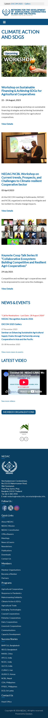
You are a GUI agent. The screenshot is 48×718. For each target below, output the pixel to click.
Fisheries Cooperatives (11, 618)
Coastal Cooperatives (10, 614)
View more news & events (12, 352)
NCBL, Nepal (6, 678)
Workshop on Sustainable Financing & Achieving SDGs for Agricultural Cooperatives (21, 90)
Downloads (6, 554)
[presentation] (22, 440)
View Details (7, 124)
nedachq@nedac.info (16, 496)
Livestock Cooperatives (11, 626)
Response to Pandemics (11, 593)
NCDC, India (6, 662)
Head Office (6, 701)
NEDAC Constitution (10, 530)
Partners (5, 578)
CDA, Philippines (8, 682)
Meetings (5, 538)
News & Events (7, 542)
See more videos (8, 401)
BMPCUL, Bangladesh (10, 645)
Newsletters (6, 546)
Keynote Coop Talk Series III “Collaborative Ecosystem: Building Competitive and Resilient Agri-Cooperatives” (23, 260)
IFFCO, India (6, 658)
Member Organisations (11, 570)
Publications (6, 550)
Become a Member (9, 574)
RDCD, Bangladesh (9, 649)
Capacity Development (11, 634)
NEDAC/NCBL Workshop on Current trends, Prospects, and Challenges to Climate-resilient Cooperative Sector (21, 179)
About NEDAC (7, 522)
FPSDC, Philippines (9, 686)
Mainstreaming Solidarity (11, 597)
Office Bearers (7, 534)
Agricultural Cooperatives (12, 589)
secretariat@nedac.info (35, 496)
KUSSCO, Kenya (8, 674)
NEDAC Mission (8, 526)
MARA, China (7, 653)
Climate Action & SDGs (11, 601)
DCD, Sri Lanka (7, 690)
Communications (8, 630)
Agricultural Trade (9, 605)
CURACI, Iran (7, 670)
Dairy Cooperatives (9, 622)
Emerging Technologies (11, 609)
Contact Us (6, 559)
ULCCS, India (6, 666)
